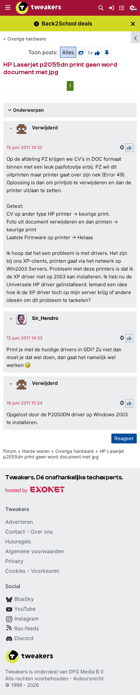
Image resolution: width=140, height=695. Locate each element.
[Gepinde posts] (106, 52)
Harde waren (35, 451)
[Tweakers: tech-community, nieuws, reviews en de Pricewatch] (38, 8)
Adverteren (19, 522)
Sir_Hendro (45, 318)
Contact (15, 531)
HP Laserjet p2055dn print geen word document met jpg (63, 453)
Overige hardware (26, 38)
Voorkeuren (45, 571)
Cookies (15, 571)
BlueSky (24, 599)
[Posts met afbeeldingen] (80, 52)
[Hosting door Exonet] (34, 491)
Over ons (42, 531)
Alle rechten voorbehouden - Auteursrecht (54, 678)
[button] (8, 8)
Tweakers (16, 672)
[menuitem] (101, 8)
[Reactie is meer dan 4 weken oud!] (24, 147)
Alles (68, 52)
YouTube (24, 608)
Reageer (124, 438)
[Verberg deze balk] (133, 23)
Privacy (14, 561)
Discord (24, 638)
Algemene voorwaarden (34, 551)
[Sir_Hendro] (21, 319)
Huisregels (18, 541)
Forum (9, 451)
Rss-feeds (26, 628)
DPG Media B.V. (87, 672)
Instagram (26, 618)
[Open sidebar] (135, 37)
